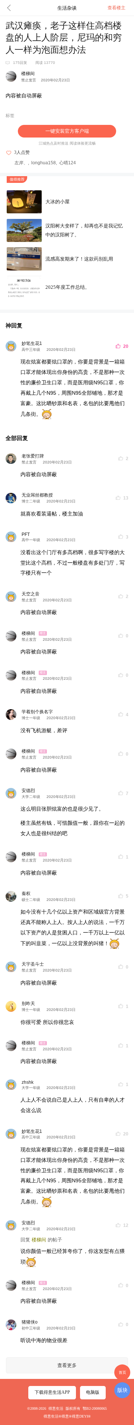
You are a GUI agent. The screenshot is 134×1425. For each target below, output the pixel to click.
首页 (122, 1372)
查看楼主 (116, 7)
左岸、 (21, 163)
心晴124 (67, 163)
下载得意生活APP (52, 1392)
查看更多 (67, 1365)
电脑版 (92, 1392)
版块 (122, 1390)
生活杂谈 (67, 8)
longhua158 (43, 163)
